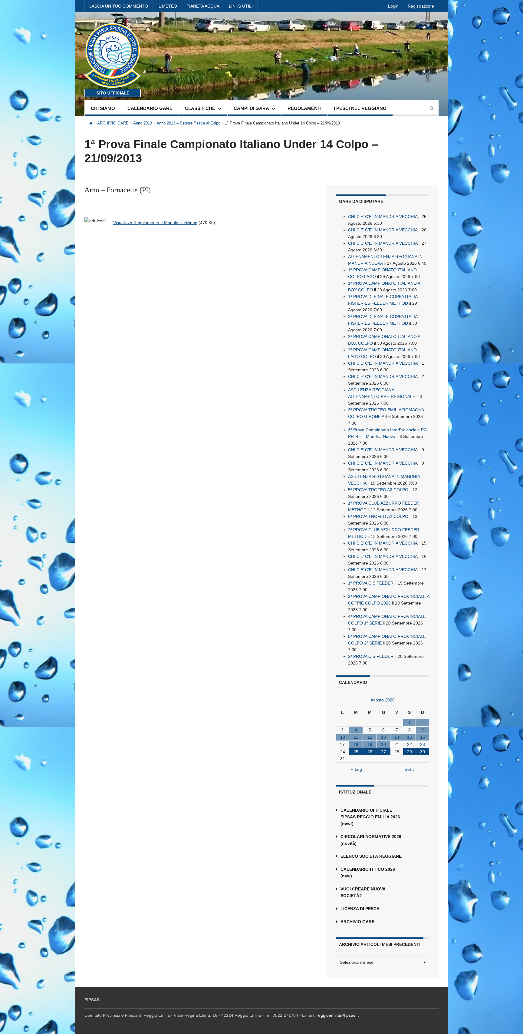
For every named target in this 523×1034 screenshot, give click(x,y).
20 (383, 744)
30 (422, 751)
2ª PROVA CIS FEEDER (370, 656)
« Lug (356, 769)
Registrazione (421, 6)
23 (422, 744)
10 (342, 737)
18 (356, 744)
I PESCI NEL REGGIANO (360, 108)
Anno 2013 (142, 123)
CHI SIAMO (103, 108)
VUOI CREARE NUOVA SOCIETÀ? (362, 892)
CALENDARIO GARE (150, 108)
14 (396, 737)
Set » (410, 769)
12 (369, 737)
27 (383, 751)
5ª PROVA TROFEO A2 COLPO (378, 489)
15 (409, 737)
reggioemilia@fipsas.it (338, 1015)
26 (369, 751)
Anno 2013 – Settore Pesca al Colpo (188, 123)
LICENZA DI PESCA (360, 908)
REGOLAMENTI (304, 108)
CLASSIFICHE (200, 108)
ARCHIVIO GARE (113, 123)
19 (369, 744)
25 (356, 751)
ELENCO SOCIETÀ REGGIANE (371, 856)
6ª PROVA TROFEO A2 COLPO (378, 516)
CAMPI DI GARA (251, 108)
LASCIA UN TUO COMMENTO (118, 6)
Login (393, 6)
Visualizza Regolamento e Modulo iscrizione (155, 222)
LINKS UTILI (241, 6)
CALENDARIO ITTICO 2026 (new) (367, 872)
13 (383, 737)
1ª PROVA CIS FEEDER (370, 583)
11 (356, 737)
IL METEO (167, 6)
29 (409, 751)
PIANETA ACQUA (202, 6)
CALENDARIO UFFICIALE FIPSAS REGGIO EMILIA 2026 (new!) (370, 817)
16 (422, 737)
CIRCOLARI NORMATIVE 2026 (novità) (370, 840)
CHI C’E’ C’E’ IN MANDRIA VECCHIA (382, 216)
